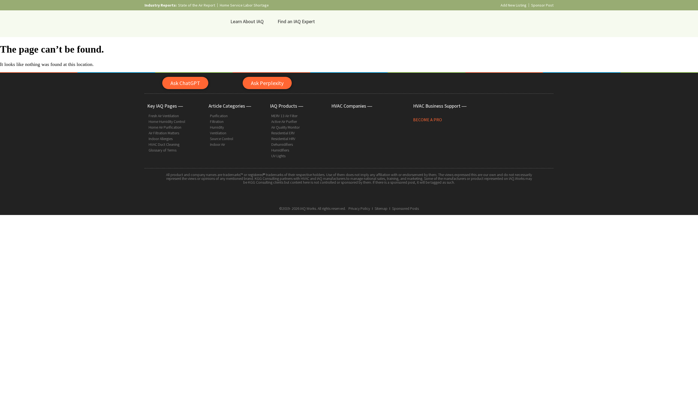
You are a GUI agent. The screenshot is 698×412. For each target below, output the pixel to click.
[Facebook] (337, 195)
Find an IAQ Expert (296, 21)
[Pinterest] (361, 195)
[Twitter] (349, 195)
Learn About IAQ (247, 21)
